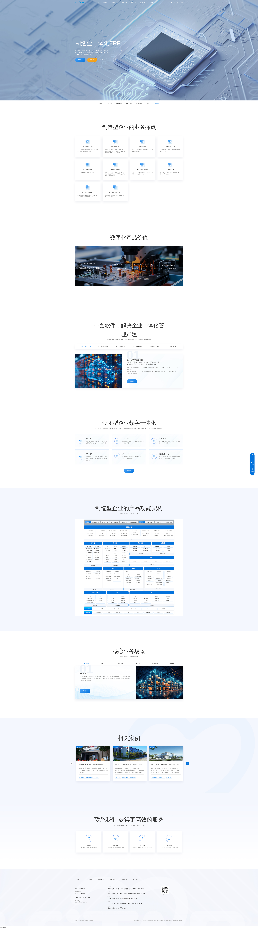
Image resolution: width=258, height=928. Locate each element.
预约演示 (80, 59)
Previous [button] (71, 763)
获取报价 (92, 59)
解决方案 (115, 2)
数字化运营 (96, 777)
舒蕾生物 (152, 747)
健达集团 (115, 747)
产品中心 (106, 2)
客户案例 (124, 2)
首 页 (97, 2)
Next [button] (187, 763)
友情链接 (91, 920)
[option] (129, 50)
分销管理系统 (89, 777)
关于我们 (152, 2)
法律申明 (86, 920)
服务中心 (133, 2)
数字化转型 (81, 777)
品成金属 (79, 747)
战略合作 (143, 2)
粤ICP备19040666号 (168, 920)
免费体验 (132, 381)
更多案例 (102, 59)
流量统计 (77, 920)
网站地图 (82, 920)
